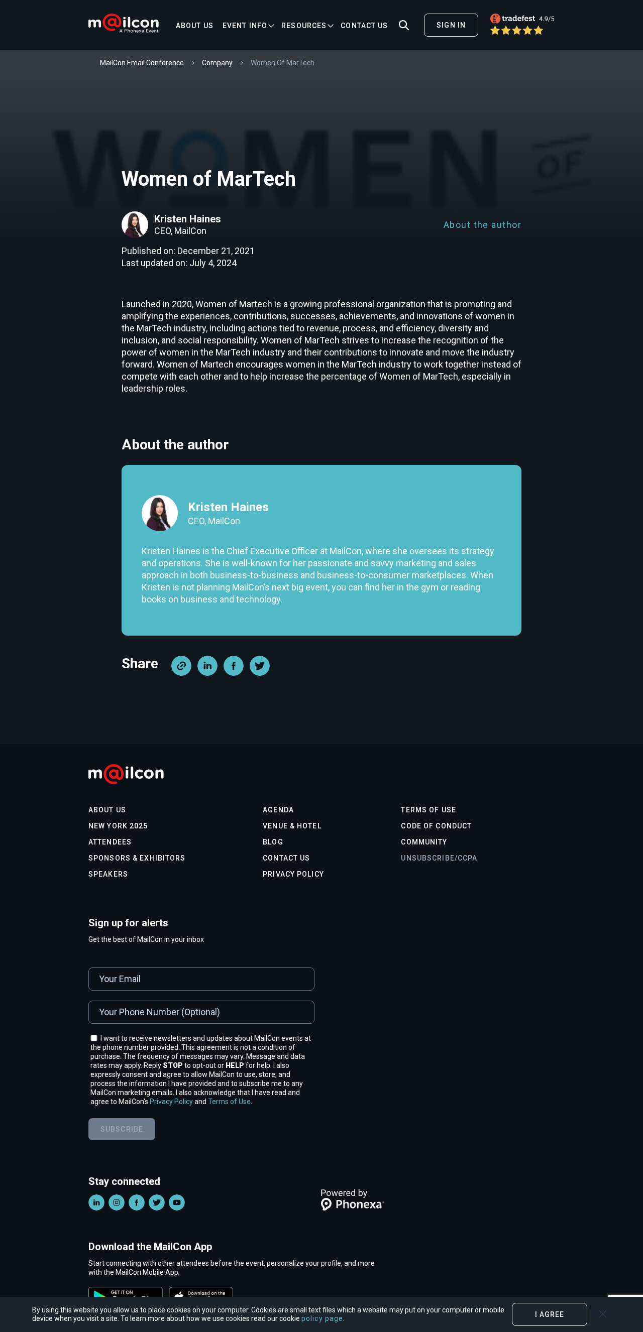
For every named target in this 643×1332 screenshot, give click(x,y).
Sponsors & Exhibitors (137, 858)
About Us (194, 26)
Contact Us (364, 26)
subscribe (121, 1129)
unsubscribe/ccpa (439, 858)
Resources (304, 26)
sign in (451, 25)
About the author (482, 224)
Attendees (110, 842)
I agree (550, 1314)
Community (424, 842)
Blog (273, 842)
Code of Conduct (436, 826)
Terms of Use (428, 810)
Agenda (278, 810)
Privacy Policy (293, 874)
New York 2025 (118, 826)
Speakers (108, 874)
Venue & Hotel (292, 826)
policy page (322, 1318)
